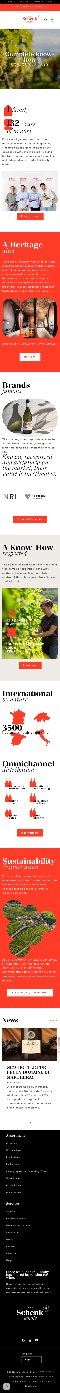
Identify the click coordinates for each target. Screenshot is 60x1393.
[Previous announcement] (5, 7)
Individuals (38, 1)
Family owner (30, 216)
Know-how (30, 665)
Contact (11, 1254)
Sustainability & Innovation (30, 993)
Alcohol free (13, 1185)
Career (10, 1247)
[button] (6, 20)
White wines (13, 1150)
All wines (11, 1144)
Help (9, 1260)
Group (49, 1)
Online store (13, 801)
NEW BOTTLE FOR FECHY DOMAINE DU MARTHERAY (29, 1072)
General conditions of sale (40, 1377)
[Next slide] (36, 92)
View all (53, 1021)
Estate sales (13, 816)
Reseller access (16, 1219)
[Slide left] (23, 1122)
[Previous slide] (23, 92)
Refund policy (47, 1372)
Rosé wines (13, 1157)
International (30, 833)
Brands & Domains (30, 519)
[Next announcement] (54, 7)
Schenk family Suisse (26, 1372)
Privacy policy (16, 1377)
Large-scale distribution (17, 787)
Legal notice (31, 1386)
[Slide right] (36, 1122)
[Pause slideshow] (56, 92)
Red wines (12, 1164)
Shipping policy (20, 1381)
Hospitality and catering (41, 787)
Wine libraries (38, 816)
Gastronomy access (18, 1226)
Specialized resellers (40, 801)
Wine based (13, 1178)
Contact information (40, 1381)
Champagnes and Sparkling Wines (27, 1172)
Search (10, 1212)
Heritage (30, 357)
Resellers (12, 1)
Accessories (13, 1192)
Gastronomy (25, 1)
